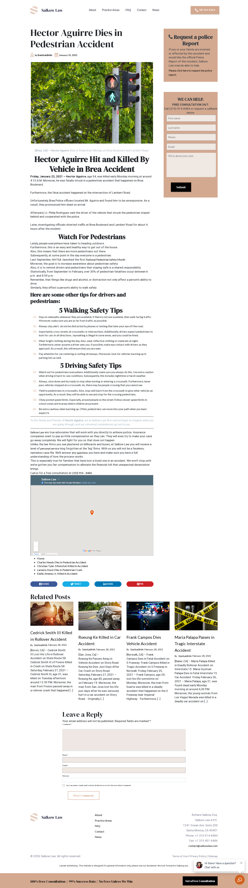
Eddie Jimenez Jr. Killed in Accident (57, 573)
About (92, 10)
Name (65, 755)
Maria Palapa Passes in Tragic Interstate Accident (194, 644)
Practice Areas (110, 10)
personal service (49, 448)
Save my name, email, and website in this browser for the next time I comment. (98, 785)
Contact (141, 10)
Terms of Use (180, 856)
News (155, 10)
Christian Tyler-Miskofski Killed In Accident (62, 566)
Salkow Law (37, 432)
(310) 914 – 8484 (82, 472)
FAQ (128, 10)
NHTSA (56, 259)
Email (65, 765)
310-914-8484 (206, 10)
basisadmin (45, 55)
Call (32, 472)
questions (82, 452)
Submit (181, 187)
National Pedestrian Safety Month (105, 259)
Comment (67, 724)
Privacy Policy (198, 856)
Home (40, 558)
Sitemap (213, 856)
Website (65, 776)
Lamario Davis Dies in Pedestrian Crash (59, 569)
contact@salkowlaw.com (203, 845)
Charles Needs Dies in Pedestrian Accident (61, 562)
